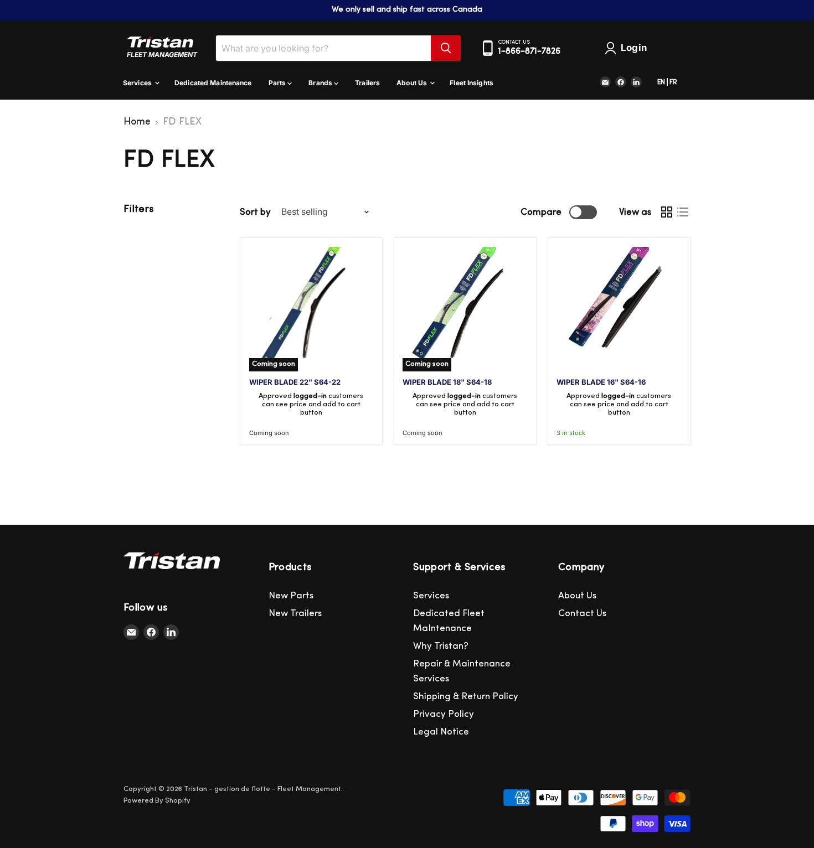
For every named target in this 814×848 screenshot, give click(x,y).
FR (673, 82)
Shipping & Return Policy (465, 696)
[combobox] (323, 48)
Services (138, 83)
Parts (278, 83)
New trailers (295, 613)
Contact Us (582, 613)
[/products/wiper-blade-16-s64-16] (619, 309)
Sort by (255, 212)
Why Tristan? (440, 646)
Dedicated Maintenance (213, 83)
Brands (321, 83)
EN (661, 82)
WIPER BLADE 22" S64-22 (295, 382)
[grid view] (666, 212)
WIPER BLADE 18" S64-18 (447, 382)
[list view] (682, 212)
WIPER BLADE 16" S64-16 (601, 382)
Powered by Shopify (156, 800)
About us (577, 596)
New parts (291, 596)
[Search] (446, 48)
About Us (412, 83)
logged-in (310, 396)
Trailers (367, 83)
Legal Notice (441, 732)
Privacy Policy (443, 714)
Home (137, 122)
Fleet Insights (471, 83)
